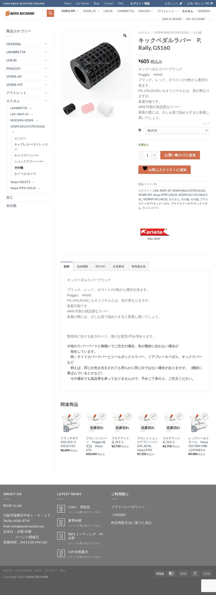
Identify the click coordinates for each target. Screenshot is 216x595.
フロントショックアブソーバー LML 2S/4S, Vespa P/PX (148, 444)
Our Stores (82, 3)
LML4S (108, 11)
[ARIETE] (154, 233)
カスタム (187, 11)
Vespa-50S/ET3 (20, 182)
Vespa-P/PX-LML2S (23, 188)
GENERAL (204, 11)
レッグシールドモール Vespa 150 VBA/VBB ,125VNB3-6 (198, 444)
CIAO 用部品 (79, 507)
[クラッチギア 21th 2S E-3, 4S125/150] (71, 423)
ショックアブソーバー (29, 161)
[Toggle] (46, 43)
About (67, 3)
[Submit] (50, 13)
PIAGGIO (144, 11)
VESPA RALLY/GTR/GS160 (27, 126)
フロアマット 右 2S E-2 (173, 440)
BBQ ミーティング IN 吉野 (85, 536)
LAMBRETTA (125, 11)
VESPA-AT (89, 11)
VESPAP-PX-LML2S (155, 199)
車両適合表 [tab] (139, 266)
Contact (108, 3)
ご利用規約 (118, 514)
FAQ (120, 3)
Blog (96, 3)
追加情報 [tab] (82, 266)
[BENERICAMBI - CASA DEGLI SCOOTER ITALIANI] (19, 13)
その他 (18, 167)
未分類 (11, 205)
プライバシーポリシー (128, 507)
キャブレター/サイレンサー (31, 146)
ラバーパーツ (150, 208)
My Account (195, 19)
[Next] (209, 440)
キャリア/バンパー (26, 155)
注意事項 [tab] (118, 266)
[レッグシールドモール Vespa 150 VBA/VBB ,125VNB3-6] (199, 423)
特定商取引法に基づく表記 (131, 522)
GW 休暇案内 (78, 552)
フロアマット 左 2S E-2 (122, 440)
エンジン (20, 138)
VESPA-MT (68, 11)
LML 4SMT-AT (19, 114)
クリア (206, 123)
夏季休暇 (75, 520)
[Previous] (61, 440)
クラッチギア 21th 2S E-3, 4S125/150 (71, 442)
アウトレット (166, 11)
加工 (9, 197)
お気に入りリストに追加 (167, 170)
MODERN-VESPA (22, 120)
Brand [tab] (100, 266)
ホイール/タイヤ (25, 173)
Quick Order (172, 19)
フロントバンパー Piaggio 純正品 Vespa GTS (96, 444)
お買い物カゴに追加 (180, 155)
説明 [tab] (67, 266)
